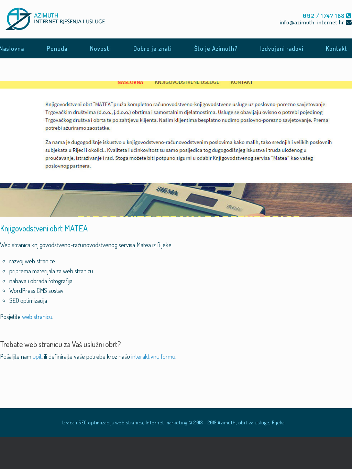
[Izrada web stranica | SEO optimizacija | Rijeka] (57, 19)
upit (37, 356)
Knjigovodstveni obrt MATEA (44, 228)
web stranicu (37, 316)
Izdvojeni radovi (281, 48)
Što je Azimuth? (216, 48)
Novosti (100, 48)
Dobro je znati (152, 48)
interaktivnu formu (153, 356)
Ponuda (57, 48)
